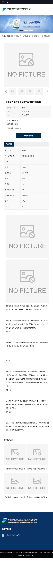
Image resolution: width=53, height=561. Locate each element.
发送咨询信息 (28, 136)
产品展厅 (26, 36)
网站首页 (17, 36)
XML (40, 552)
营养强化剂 (36, 36)
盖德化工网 (29, 555)
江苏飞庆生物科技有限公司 (28, 552)
